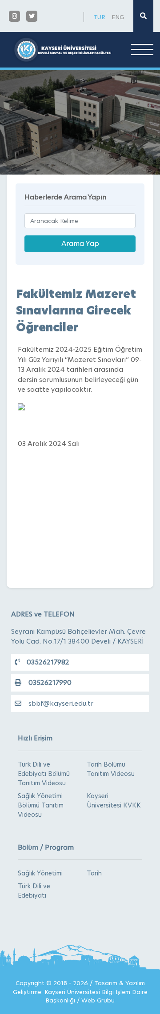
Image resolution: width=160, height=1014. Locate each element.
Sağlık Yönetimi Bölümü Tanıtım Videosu (41, 805)
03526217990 (50, 682)
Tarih (94, 873)
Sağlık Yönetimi (40, 873)
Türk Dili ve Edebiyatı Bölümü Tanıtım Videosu (44, 773)
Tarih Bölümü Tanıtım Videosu (111, 769)
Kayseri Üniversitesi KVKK (114, 800)
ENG (118, 17)
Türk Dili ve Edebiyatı (34, 891)
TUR (99, 17)
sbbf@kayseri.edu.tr (60, 703)
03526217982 (48, 662)
